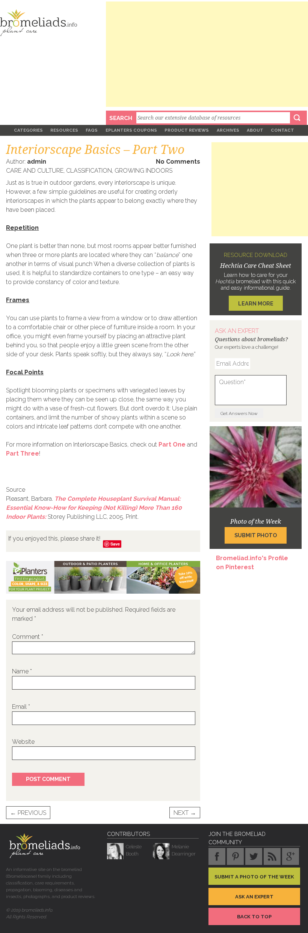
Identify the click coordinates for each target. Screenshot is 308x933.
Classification (89, 170)
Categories (28, 130)
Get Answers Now (239, 413)
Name (22, 671)
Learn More (255, 303)
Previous (28, 812)
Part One (172, 444)
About (255, 130)
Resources (64, 130)
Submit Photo (255, 535)
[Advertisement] (207, 54)
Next (185, 812)
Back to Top (254, 916)
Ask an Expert (254, 897)
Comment (27, 636)
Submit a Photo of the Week (254, 877)
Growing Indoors (143, 170)
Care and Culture (34, 170)
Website (23, 741)
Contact (282, 130)
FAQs (92, 130)
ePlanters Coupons (131, 130)
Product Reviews (187, 130)
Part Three (22, 453)
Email (21, 706)
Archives (228, 130)
